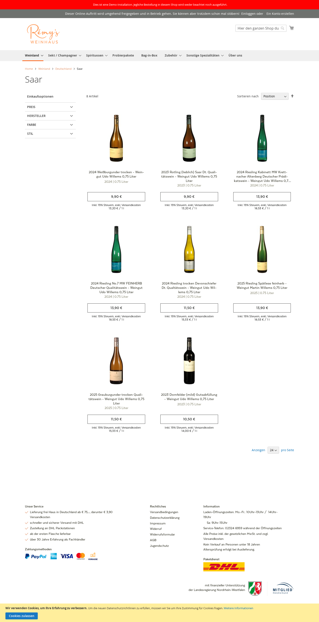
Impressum (158, 523)
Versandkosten (131, 205)
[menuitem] (32, 55)
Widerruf (156, 529)
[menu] (159, 55)
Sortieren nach (248, 96)
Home (29, 68)
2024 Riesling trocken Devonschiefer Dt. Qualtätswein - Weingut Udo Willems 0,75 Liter (189, 287)
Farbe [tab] (31, 125)
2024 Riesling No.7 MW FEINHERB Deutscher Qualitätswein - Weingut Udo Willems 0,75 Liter (116, 287)
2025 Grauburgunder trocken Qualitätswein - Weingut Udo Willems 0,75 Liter (116, 399)
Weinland (44, 68)
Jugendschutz (159, 545)
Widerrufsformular (162, 534)
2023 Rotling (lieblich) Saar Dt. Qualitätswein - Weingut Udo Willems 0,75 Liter (189, 176)
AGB (153, 540)
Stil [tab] (30, 133)
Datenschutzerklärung (164, 517)
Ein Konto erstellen (280, 14)
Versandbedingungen (164, 512)
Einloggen (248, 14)
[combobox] (260, 28)
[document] (160, 612)
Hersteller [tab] (36, 116)
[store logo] (43, 34)
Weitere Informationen (238, 608)
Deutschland (63, 68)
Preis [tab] (31, 107)
